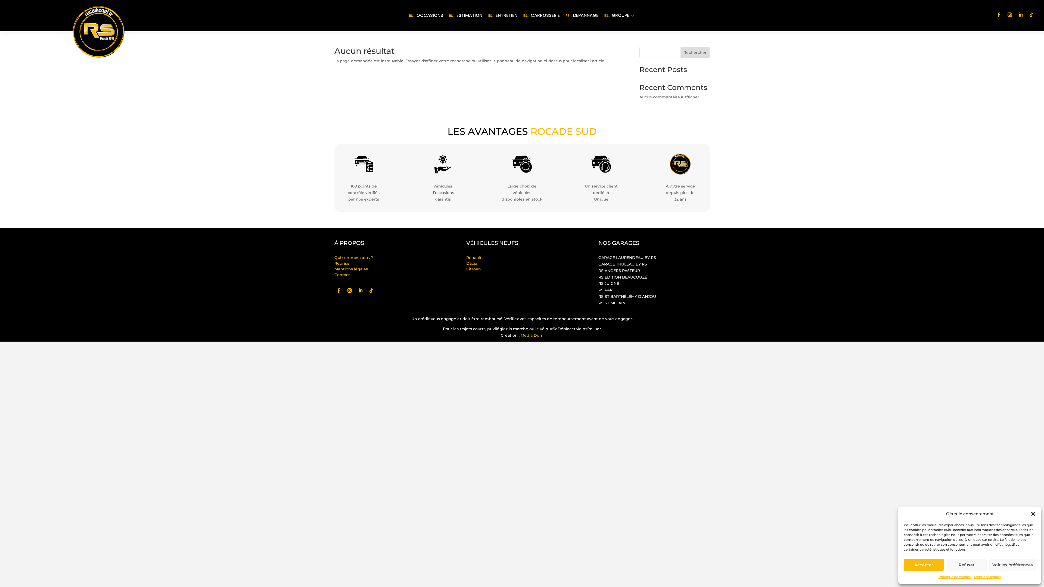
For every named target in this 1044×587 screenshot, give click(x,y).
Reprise (341, 263)
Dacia (471, 263)
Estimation (465, 15)
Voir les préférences (1012, 564)
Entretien (502, 15)
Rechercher (695, 52)
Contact (342, 274)
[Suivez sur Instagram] (1009, 14)
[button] (1033, 514)
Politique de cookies (955, 577)
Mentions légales (987, 577)
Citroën (473, 269)
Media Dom (532, 335)
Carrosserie (541, 15)
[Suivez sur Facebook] (999, 14)
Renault (473, 257)
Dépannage (582, 15)
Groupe (616, 15)
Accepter (923, 564)
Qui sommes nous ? (353, 257)
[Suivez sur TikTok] (1031, 14)
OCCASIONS (426, 15)
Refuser (966, 564)
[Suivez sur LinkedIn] (1020, 14)
